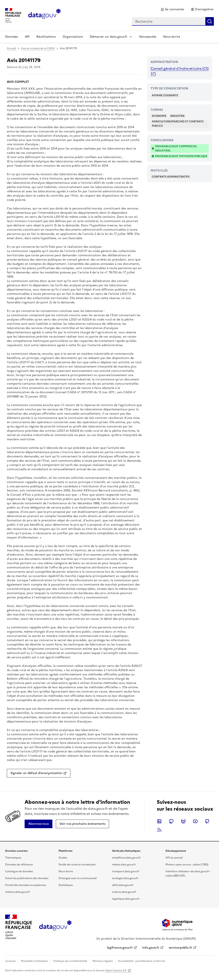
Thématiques (13, 858)
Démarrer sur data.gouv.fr (108, 36)
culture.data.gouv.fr (124, 892)
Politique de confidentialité (70, 961)
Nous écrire (171, 36)
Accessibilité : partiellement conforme (141, 961)
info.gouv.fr (150, 947)
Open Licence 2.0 (116, 970)
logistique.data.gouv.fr (126, 899)
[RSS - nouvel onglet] (159, 830)
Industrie (177, 116)
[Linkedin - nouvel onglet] (159, 821)
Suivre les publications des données (26, 878)
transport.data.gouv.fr (125, 871)
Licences (10, 961)
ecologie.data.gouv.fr (125, 878)
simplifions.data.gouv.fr (126, 858)
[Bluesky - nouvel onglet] (183, 821)
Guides (63, 858)
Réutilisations (46, 36)
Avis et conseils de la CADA (38, 48)
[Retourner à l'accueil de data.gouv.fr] (44, 15)
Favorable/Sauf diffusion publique (181, 156)
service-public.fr (180, 947)
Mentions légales (102, 961)
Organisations (73, 36)
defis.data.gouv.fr (123, 885)
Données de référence (19, 864)
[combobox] (173, 21)
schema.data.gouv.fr (17, 892)
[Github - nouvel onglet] (207, 821)
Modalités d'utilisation (34, 961)
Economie (159, 116)
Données (11, 36)
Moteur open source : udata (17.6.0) (187, 864)
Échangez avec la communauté (78, 878)
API (27, 36)
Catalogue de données (19, 871)
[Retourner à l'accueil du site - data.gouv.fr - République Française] (55, 927)
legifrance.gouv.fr (120, 947)
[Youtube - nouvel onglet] (195, 821)
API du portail (174, 858)
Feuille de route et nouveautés (77, 864)
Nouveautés (147, 36)
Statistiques (66, 885)
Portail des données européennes (25, 885)
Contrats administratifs (170, 177)
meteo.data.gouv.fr (124, 864)
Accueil (11, 48)
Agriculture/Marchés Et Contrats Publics (178, 124)
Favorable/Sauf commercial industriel (176, 148)
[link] (172, 9)
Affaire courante (165, 95)
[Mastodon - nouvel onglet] (171, 821)
